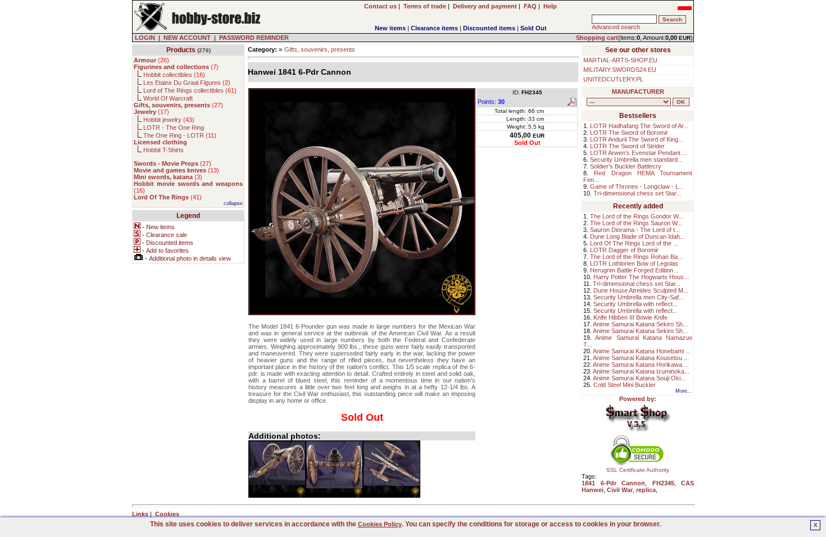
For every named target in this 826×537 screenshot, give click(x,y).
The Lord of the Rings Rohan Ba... (636, 256)
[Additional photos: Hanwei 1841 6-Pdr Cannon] (277, 469)
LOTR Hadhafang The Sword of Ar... (639, 125)
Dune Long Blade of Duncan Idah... (637, 236)
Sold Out (533, 28)
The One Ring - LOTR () (179, 135)
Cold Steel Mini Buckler (624, 384)
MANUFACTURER (638, 91)
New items (390, 28)
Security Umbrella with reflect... (635, 304)
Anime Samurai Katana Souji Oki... (639, 378)
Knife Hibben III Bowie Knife (630, 317)
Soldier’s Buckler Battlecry (625, 166)
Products (181, 50)
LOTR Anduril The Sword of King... (636, 139)
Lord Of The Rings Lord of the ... (634, 243)
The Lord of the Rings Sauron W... (636, 223)
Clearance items (434, 28)
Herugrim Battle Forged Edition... (634, 270)
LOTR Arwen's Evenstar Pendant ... (638, 152)
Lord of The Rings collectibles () (190, 90)
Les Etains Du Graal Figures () (186, 82)
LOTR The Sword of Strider (627, 146)
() (151, 60)
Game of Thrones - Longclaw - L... (637, 186)
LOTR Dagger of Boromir (624, 250)
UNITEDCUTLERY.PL (613, 79)
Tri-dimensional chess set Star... (637, 193)
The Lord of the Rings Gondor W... (636, 216)
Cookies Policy (380, 524)
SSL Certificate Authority (637, 470)
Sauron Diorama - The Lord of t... (635, 229)
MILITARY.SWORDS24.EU (619, 69)
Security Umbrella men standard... (636, 159)
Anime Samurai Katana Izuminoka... (641, 371)
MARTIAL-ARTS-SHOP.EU (620, 60)
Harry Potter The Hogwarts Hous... (641, 277)
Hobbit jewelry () (168, 119)
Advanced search (616, 27)
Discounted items (489, 28)
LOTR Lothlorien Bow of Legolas (634, 263)
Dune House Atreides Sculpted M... (640, 290)
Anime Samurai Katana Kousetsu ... (641, 357)
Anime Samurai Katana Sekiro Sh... (640, 324)
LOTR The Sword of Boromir (629, 132)
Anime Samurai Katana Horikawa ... (641, 364)
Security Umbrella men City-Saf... (638, 297)
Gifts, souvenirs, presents (319, 49)
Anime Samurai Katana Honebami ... (642, 351)
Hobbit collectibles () (174, 74)
